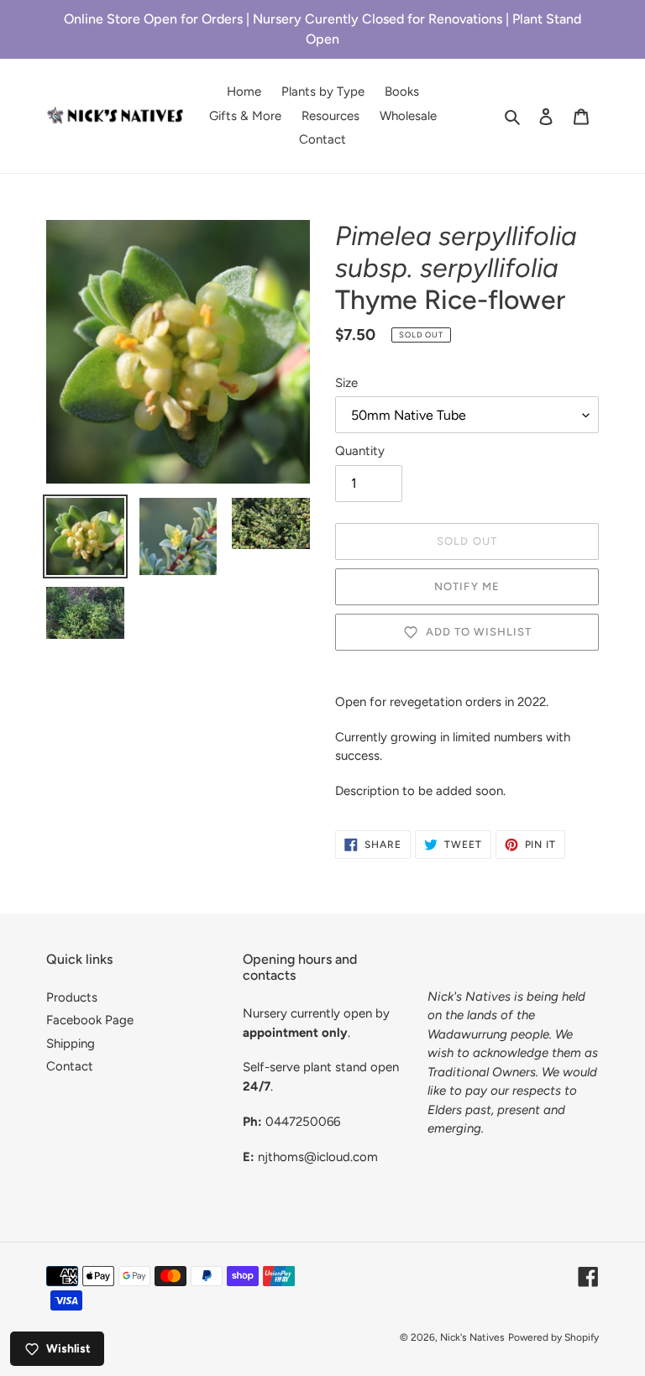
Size (346, 382)
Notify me (466, 586)
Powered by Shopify (553, 1337)
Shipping (70, 1043)
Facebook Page (90, 1020)
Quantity (360, 450)
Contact (69, 1066)
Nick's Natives (472, 1337)
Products (71, 997)
